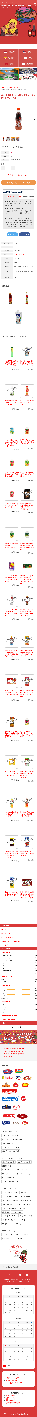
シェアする (25, 234)
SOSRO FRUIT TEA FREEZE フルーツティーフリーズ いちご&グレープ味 (11, 653)
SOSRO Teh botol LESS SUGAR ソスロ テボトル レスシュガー (12, 612)
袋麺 (2, 979)
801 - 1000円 (6, 1239)
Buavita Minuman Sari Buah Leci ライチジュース (27, 853)
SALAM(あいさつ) (9, 1056)
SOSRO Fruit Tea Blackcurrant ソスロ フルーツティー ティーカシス (12, 578)
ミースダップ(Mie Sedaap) (23, 1204)
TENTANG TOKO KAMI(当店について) (14, 1051)
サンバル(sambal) (26, 1200)
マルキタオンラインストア (10, 1267)
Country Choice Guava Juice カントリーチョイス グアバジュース (27, 693)
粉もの (3, 973)
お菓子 (3, 990)
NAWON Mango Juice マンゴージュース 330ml (27, 474)
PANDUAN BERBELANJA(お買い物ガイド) (15, 1049)
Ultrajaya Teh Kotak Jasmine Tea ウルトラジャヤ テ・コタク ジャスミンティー (12, 854)
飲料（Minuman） (10, 87)
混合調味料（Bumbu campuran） (13, 1166)
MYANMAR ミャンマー (7, 937)
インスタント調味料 (6, 958)
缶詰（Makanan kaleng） (10, 1178)
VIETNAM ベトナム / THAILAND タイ (11, 941)
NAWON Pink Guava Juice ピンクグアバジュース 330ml (12, 474)
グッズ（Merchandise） (8, 1019)
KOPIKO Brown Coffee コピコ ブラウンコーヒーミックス (12, 773)
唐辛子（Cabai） (22, 1170)
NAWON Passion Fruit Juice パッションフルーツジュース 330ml (26, 734)
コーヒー (3, 1009)
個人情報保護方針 (27, 1279)
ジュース (3, 1007)
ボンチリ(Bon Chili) (25, 1216)
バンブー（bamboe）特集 (10, 1151)
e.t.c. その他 (4, 945)
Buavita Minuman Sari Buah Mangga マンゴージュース (11, 894)
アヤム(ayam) (25, 1196)
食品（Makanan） (6, 985)
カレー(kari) (6, 1200)
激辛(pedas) (24, 1192)
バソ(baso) (5, 1212)
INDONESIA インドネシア (21, 254)
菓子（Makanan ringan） (25, 1174)
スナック (3, 988)
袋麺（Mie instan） (8, 1162)
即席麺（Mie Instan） (7, 976)
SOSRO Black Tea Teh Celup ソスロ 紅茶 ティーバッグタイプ (12, 693)
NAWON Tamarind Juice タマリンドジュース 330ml (27, 442)
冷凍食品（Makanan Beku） (9, 1015)
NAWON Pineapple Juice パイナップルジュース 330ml (11, 545)
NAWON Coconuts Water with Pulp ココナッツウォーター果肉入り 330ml (11, 443)
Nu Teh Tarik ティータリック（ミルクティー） (27, 402)
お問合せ (27, 1281)
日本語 (11, 197)
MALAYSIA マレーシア (7, 933)
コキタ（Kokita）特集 (9, 1143)
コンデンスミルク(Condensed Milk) (13, 1220)
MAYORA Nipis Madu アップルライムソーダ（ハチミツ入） (11, 363)
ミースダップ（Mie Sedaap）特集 (12, 1135)
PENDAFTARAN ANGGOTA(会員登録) (14, 1054)
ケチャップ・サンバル (6, 955)
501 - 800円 (24, 1235)
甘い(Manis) (6, 1224)
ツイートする (13, 234)
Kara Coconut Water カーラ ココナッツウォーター (11, 402)
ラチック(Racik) (17, 1212)
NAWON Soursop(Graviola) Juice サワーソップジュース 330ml (27, 546)
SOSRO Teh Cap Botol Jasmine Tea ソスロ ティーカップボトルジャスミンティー (27, 579)
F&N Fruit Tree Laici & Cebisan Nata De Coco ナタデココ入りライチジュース (27, 774)
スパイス (3, 963)
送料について (11, 1281)
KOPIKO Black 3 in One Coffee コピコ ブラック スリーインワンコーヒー (27, 506)
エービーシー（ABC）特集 (10, 1147)
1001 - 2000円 (17, 1239)
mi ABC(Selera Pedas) (9, 1216)
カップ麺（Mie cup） (24, 1162)
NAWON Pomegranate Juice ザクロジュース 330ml (11, 505)
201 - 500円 (14, 1235)
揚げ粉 (3, 965)
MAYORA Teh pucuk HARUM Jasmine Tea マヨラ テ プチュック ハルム (27, 612)
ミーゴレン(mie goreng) (10, 1196)
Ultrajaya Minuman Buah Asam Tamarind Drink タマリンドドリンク (12, 734)
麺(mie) (15, 1200)
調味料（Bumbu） (6, 952)
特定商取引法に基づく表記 (12, 1279)
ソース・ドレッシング (6, 960)
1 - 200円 (5, 1235)
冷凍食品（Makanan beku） (11, 1182)
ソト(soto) (22, 1208)
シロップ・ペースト (6, 970)
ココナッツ (4, 1012)
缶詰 (2, 993)
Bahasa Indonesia (27, 197)
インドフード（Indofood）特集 (12, 1139)
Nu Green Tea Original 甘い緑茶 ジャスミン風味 (11, 814)
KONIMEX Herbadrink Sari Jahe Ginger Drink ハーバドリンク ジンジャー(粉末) (27, 895)
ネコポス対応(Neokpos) (10, 1192)
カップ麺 (3, 982)
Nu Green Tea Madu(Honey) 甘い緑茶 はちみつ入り (27, 814)
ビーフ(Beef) (17, 1224)
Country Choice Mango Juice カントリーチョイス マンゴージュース (27, 653)
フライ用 (3, 995)
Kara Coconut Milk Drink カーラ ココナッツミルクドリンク (27, 363)
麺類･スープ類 (4, 998)
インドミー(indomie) (9, 1208)
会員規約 (19, 1281)
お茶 (18, 87)
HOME (2, 87)
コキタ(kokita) (7, 1204)
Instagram (15, 1028)
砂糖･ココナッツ (5, 968)
